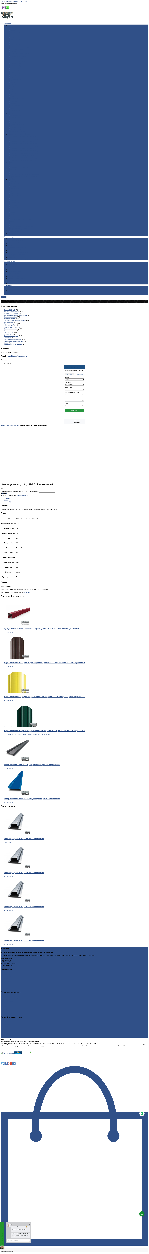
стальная (16, 34)
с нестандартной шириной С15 (24, 143)
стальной (15, 32)
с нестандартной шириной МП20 (24, 146)
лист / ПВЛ (20, 48)
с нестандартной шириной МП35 (24, 152)
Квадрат (13, 30)
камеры (16, 129)
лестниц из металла (18, 252)
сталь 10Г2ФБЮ (17, 58)
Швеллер (13, 42)
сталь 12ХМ (16, 65)
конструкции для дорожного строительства (23, 238)
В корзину (4, 493)
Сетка (12, 37)
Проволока (14, 36)
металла (14, 282)
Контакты (3, 297)
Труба (12, 108)
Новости (10, 289)
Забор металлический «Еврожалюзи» (15, 320)
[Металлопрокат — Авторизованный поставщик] (1, 1053)
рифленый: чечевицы (19, 56)
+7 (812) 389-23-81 (25, 1)
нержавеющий (17, 105)
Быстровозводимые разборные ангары (15, 315)
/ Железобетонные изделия (17, 114)
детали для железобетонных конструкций (23, 259)
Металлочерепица (13, 179)
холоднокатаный (17, 49)
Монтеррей (14, 181)
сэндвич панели (20, 171)
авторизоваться (27, 592)
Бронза (13, 82)
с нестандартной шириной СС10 (24, 140)
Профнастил (11, 162)
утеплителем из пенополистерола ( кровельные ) (26, 174)
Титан (13, 94)
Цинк (12, 96)
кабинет (9, 985)
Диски (13, 112)
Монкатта (14, 198)
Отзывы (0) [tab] (7, 502)
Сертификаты (12, 287)
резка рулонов (19, 270)
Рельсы (10, 235)
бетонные (17, 124)
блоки (17, 127)
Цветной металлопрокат (11, 336)
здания (15, 240)
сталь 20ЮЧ (16, 72)
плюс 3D (16, 195)
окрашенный (18, 166)
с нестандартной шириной (19, 134)
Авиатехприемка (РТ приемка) (13, 344)
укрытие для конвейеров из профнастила (22, 133)
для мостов (17, 242)
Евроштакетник (12, 221)
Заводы (6, 978)
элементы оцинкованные (21, 219)
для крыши (18, 164)
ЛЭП (11, 256)
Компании (8, 285)
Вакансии (10, 290)
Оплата (6, 988)
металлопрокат (14, 25)
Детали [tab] (6, 500)
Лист (5, 1003)
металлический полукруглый (23, 223)
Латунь (13, 86)
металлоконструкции (19, 244)
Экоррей (13, 186)
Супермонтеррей (16, 183)
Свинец (13, 93)
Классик (13, 200)
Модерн (13, 209)
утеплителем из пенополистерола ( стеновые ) (25, 178)
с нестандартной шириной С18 (24, 148)
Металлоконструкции (10, 237)
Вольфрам (14, 84)
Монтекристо (15, 188)
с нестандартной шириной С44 (24, 155)
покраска (14, 271)
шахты (16, 122)
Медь (12, 88)
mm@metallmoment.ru (17, 356)
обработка (13, 280)
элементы (14, 216)
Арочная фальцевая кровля (12, 311)
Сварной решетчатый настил (12, 327)
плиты (16, 117)
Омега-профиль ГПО (10, 317)
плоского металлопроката (17, 268)
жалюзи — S (16, 231)
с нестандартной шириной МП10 (24, 141)
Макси (13, 185)
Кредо (13, 214)
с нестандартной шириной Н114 (24, 160)
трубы (12, 257)
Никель (13, 89)
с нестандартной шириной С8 (23, 136)
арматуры (13, 273)
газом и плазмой (14, 276)
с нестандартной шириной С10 (24, 138)
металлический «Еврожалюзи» (18, 228)
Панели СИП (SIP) (9, 310)
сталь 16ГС (16, 67)
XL (15, 207)
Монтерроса (14, 190)
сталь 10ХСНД (17, 60)
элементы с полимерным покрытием (25, 218)
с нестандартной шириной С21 (24, 150)
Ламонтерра (14, 204)
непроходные (17, 119)
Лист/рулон (14, 107)
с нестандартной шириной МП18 (24, 145)
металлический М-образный (23, 226)
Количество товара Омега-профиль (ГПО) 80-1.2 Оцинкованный (20, 491)
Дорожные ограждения (11, 313)
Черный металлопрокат (11, 329)
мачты (14, 250)
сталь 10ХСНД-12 (18, 62)
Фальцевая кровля (9, 325)
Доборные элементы (10, 331)
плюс (15, 193)
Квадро (13, 212)
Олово (13, 91)
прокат (13, 46)
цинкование (14, 264)
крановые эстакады (16, 254)
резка (12, 266)
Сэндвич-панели (12, 169)
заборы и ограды (15, 249)
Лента (13, 100)
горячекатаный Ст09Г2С (20, 53)
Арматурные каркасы (10, 324)
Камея (13, 211)
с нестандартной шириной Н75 (24, 159)
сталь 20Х (15, 74)
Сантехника (11, 233)
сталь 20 (15, 68)
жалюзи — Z (16, 230)
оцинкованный (17, 51)
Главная (3, 425)
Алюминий (14, 81)
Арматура (14, 27)
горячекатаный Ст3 (18, 55)
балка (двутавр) (19, 29)
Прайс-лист (7, 23)
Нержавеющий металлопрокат (13, 339)
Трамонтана (14, 192)
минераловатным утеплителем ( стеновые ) (24, 176)
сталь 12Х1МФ (17, 63)
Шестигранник (15, 44)
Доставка (10, 294)
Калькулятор (8, 1013)
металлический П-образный (23, 224)
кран (12, 245)
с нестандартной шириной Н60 (24, 157)
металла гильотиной (15, 275)
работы (16, 278)
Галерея (10, 292)
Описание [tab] (7, 498)
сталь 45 (15, 77)
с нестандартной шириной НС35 (24, 153)
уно (14, 197)
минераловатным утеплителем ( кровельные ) (25, 172)
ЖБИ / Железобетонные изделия (13, 341)
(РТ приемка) (17, 131)
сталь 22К (15, 75)
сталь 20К (15, 70)
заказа (10, 987)
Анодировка (11, 263)
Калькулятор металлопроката (9, 1)
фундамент (18, 120)
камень (17, 115)
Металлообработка (9, 261)
